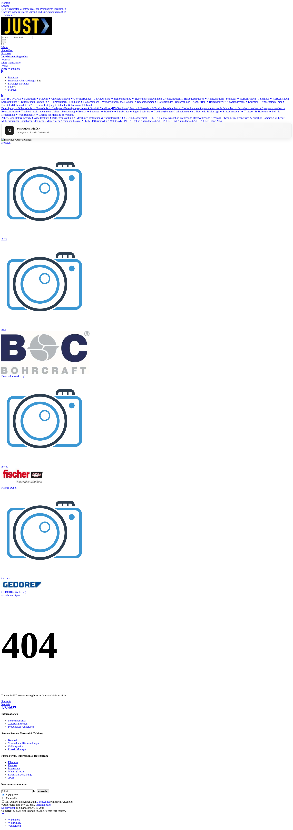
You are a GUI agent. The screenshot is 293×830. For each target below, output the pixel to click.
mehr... (160, 98)
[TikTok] (11, 707)
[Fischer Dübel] (23, 484)
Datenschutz (43, 801)
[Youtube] (14, 707)
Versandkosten (43, 804)
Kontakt (5, 2)
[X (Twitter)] (5, 707)
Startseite (6, 701)
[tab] (14, 819)
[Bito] (44, 326)
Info (39, 80)
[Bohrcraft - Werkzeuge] (45, 373)
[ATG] (44, 236)
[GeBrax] (44, 575)
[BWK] (44, 463)
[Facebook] (2, 707)
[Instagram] (8, 707)
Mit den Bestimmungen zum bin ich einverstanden (39, 801)
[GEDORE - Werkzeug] (23, 589)
